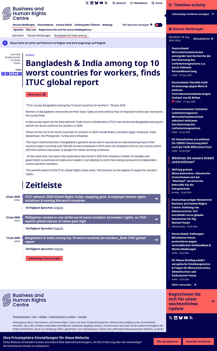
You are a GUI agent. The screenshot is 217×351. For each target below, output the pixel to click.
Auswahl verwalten (198, 341)
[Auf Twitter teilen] (7, 74)
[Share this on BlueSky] (15, 74)
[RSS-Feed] (106, 3)
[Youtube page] (101, 3)
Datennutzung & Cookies (62, 316)
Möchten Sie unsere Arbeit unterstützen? (193, 160)
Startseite (18, 35)
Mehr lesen (34, 94)
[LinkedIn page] (92, 3)
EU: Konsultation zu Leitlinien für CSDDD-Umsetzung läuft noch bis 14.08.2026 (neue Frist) (191, 143)
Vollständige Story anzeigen (44, 258)
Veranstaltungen (21, 316)
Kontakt (82, 316)
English (58, 207)
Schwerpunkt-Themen (87, 24)
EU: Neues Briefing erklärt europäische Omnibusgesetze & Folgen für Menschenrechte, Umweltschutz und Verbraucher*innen (191, 267)
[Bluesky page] (96, 3)
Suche (158, 2)
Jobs (34, 316)
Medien (43, 316)
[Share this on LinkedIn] (11, 74)
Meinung (107, 24)
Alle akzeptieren (167, 341)
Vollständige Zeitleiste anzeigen (191, 14)
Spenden (18, 29)
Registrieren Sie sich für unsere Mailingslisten (65, 29)
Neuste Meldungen (24, 24)
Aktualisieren (201, 38)
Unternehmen (45, 24)
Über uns (31, 29)
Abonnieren (140, 2)
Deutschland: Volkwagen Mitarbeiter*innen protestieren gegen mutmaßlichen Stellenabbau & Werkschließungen (191, 241)
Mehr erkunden (181, 284)
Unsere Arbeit (64, 24)
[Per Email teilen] (20, 74)
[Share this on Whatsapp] (3, 74)
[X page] (87, 3)
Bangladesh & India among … (71, 35)
